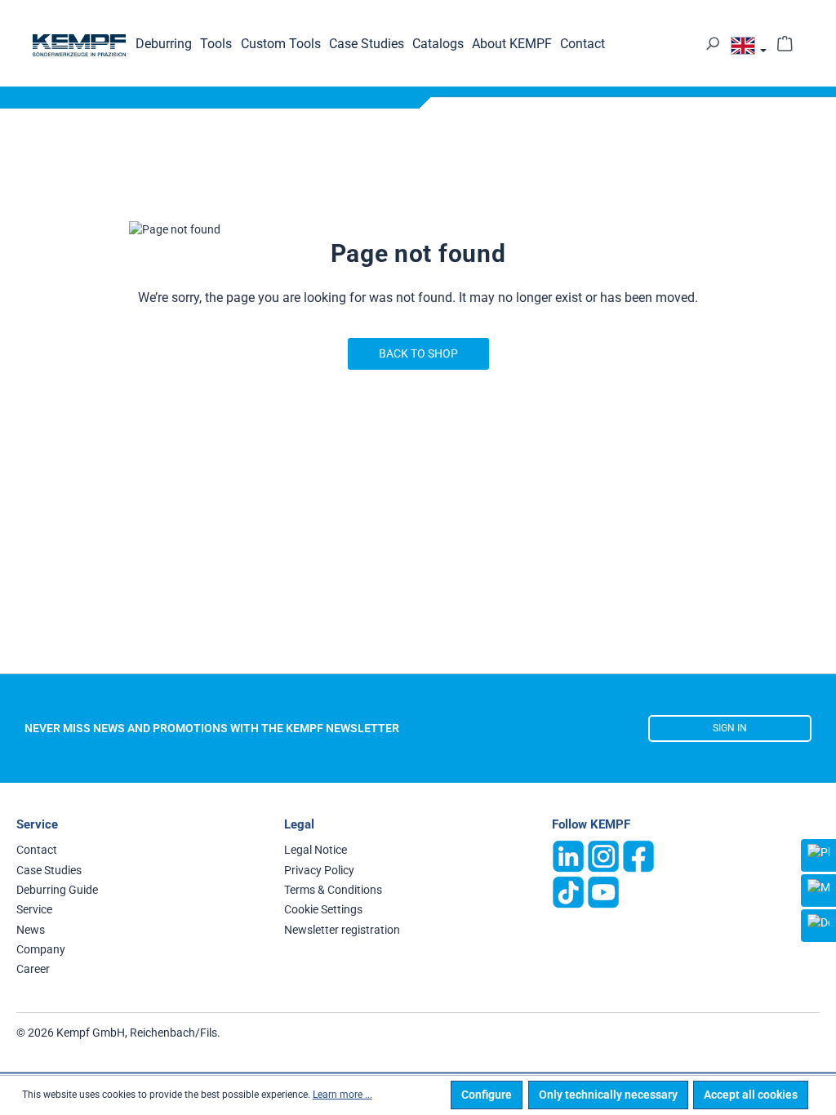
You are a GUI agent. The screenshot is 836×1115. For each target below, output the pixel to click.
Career (33, 968)
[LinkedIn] (568, 855)
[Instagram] (603, 855)
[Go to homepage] (79, 45)
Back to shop (418, 353)
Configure (486, 1094)
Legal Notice (315, 849)
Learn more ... (342, 1094)
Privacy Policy (319, 870)
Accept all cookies (751, 1094)
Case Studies (49, 870)
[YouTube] (603, 891)
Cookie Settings (323, 909)
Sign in (730, 728)
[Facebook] (638, 855)
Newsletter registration (342, 929)
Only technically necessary (608, 1094)
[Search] (712, 43)
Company (40, 949)
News (30, 929)
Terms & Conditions (333, 889)
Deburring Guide (57, 889)
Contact (36, 849)
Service (34, 909)
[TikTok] (568, 891)
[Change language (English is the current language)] (749, 48)
